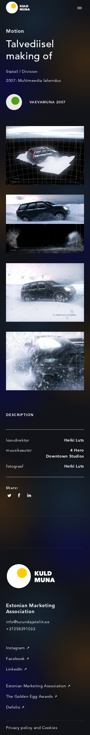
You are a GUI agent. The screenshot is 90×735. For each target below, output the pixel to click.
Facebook (15, 658)
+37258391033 (21, 628)
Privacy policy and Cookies (32, 727)
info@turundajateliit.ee (28, 621)
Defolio (13, 707)
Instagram (15, 647)
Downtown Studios (65, 456)
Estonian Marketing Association (36, 685)
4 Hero (77, 450)
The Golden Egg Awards (29, 696)
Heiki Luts (74, 440)
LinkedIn (14, 669)
